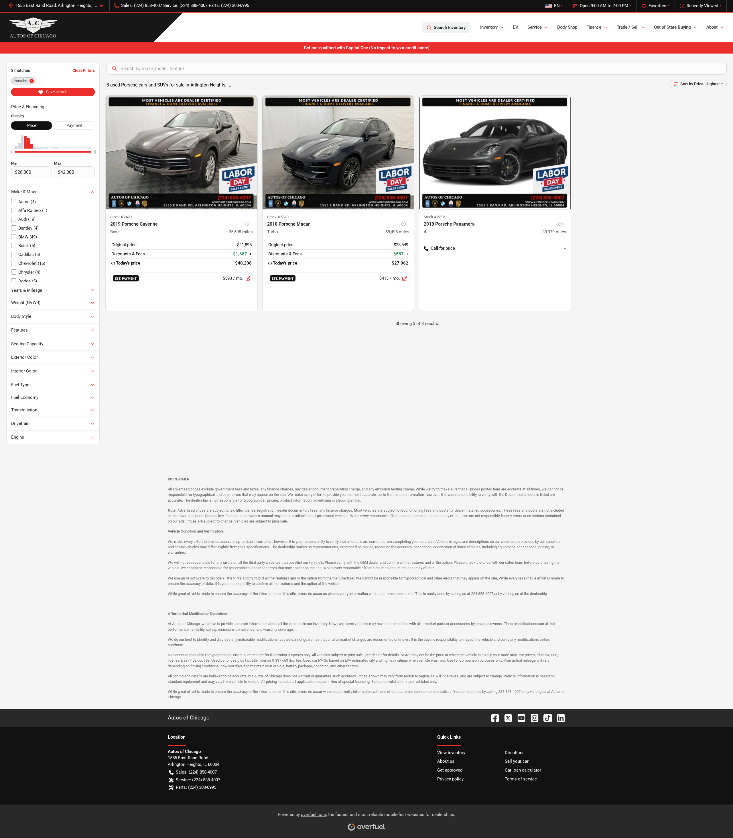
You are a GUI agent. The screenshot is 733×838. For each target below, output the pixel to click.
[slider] (11, 152)
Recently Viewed (702, 5)
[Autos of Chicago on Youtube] (519, 717)
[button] (58, 5)
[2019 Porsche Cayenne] (181, 152)
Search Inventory (450, 27)
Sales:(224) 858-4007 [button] (196, 772)
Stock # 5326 (434, 217)
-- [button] (565, 248)
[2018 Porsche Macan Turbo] (338, 152)
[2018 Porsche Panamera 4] (495, 152)
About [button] (712, 27)
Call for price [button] (443, 248)
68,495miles (397, 231)
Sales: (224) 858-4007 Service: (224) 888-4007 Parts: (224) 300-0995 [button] (185, 5)
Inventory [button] (489, 27)
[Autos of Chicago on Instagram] (532, 717)
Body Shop (567, 27)
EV (515, 27)
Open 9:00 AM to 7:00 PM (604, 5)
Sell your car (517, 761)
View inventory (451, 752)
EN (557, 5)
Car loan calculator (523, 770)
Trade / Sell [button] (628, 27)
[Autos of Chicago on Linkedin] (558, 717)
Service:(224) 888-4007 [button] (198, 779)
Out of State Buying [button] (672, 27)
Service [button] (534, 27)
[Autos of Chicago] (33, 27)
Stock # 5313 (278, 217)
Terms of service (521, 779)
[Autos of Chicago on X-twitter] (506, 717)
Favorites (657, 5)
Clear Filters (83, 70)
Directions (515, 752)
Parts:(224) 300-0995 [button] (196, 787)
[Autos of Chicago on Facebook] (492, 717)
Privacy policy (450, 779)
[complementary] (716, 821)
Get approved (449, 770)
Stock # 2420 (121, 217)
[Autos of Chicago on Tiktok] (545, 717)
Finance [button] (593, 27)
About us (445, 761)
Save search (56, 92)
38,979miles (554, 231)
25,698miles (241, 231)
